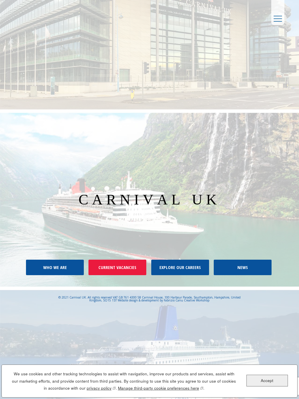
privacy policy (101, 388)
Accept (267, 380)
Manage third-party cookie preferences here (160, 388)
